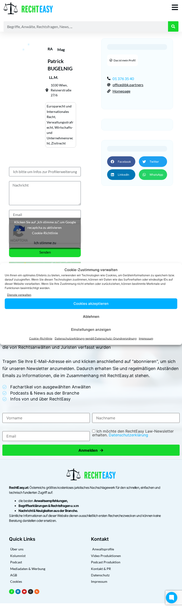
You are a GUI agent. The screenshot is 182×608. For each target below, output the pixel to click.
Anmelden (91, 450)
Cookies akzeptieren (91, 303)
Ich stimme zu (45, 242)
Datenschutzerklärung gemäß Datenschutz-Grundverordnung (95, 338)
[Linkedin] (18, 591)
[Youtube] (24, 591)
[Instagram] (30, 591)
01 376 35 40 (123, 78)
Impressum (146, 338)
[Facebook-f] (11, 591)
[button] (121, 161)
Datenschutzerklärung (128, 435)
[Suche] (173, 26)
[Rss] (37, 591)
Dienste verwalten (19, 295)
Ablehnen (91, 316)
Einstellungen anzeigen (91, 329)
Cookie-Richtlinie (40, 338)
